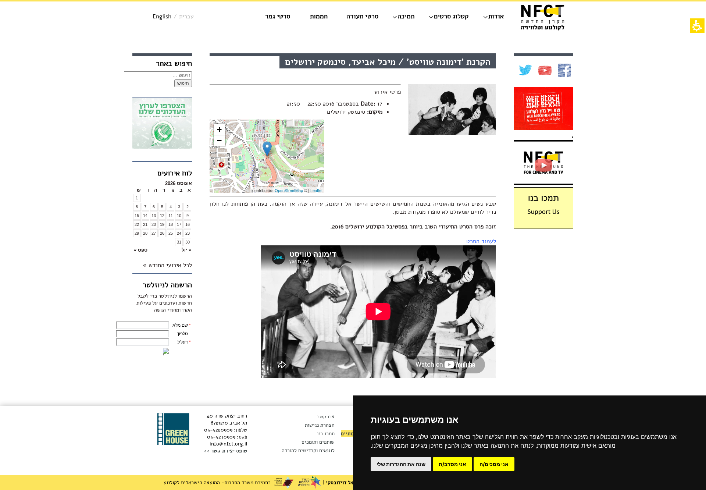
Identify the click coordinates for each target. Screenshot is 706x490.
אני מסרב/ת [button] (452, 464)
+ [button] (219, 129)
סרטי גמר (277, 16)
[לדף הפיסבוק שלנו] (563, 70)
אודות (496, 16)
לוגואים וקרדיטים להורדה (308, 450)
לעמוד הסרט (481, 241)
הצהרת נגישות (320, 425)
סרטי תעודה (362, 16)
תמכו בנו (326, 433)
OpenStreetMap (289, 190)
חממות (319, 16)
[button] (179, 250)
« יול (186, 250)
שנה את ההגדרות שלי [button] (401, 464)
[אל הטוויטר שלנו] (524, 70)
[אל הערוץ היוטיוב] (544, 70)
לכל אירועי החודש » (167, 265)
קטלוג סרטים (451, 16)
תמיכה (405, 16)
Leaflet (316, 190)
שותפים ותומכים (318, 441)
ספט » (140, 250)
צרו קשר (326, 416)
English (162, 17)
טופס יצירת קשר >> (225, 450)
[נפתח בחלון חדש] (162, 124)
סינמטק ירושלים (346, 112)
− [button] (219, 140)
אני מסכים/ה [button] (494, 464)
